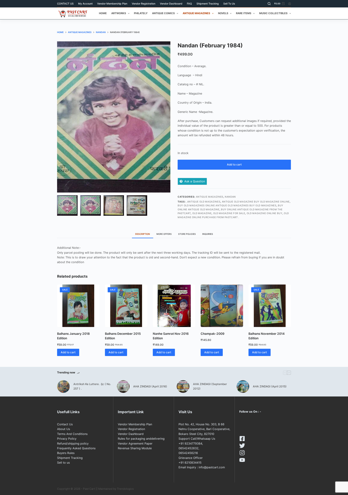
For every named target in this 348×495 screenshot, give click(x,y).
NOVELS (223, 13)
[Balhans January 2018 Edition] (78, 306)
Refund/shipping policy (73, 443)
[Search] (269, 3)
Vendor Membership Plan (112, 3)
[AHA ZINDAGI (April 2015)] (243, 386)
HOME (103, 13)
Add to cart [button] (68, 352)
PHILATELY (141, 13)
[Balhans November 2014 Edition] (269, 306)
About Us (63, 429)
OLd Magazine (202, 213)
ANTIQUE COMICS (163, 13)
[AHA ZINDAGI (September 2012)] (183, 386)
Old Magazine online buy (264, 213)
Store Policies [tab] (187, 234)
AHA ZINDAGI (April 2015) (270, 386)
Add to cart (234, 164)
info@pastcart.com (212, 467)
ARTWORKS (118, 13)
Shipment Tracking (207, 3)
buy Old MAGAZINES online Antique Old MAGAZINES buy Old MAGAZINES (227, 205)
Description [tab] (142, 234)
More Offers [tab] (164, 234)
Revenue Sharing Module (135, 448)
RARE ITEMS (243, 13)
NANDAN (230, 196)
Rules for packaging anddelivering (141, 438)
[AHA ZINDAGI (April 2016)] (123, 386)
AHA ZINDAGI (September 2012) (210, 386)
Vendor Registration (143, 3)
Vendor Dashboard (171, 3)
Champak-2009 (212, 334)
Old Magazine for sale (229, 213)
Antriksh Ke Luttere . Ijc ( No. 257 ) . (92, 386)
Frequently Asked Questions (76, 448)
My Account (85, 3)
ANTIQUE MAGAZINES (196, 13)
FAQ (189, 3)
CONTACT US (65, 3)
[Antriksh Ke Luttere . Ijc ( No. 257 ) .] (63, 386)
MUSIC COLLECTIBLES (273, 13)
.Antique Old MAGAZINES (203, 201)
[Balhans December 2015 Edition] (126, 306)
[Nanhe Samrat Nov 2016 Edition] (174, 306)
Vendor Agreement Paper (135, 443)
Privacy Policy (66, 438)
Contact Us (65, 424)
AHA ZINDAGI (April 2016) (150, 386)
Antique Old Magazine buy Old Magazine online (256, 201)
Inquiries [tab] (207, 234)
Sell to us (229, 3)
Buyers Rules (65, 453)
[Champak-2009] (222, 306)
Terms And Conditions (72, 434)
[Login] (289, 3)
